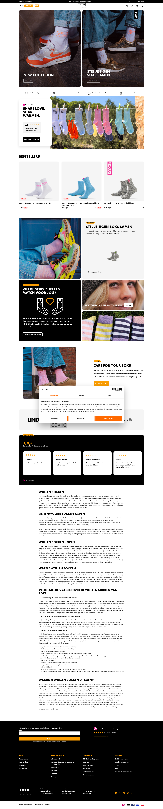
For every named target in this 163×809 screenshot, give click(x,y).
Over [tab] (109, 395)
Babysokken (23, 768)
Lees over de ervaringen (101, 736)
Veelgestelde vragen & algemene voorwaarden (62, 763)
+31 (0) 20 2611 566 (89, 791)
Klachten (54, 773)
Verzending (55, 767)
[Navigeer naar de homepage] (82, 5)
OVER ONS (29, 6)
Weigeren (54, 418)
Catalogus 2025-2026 (122, 762)
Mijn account (55, 759)
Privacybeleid (55, 777)
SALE (37, 6)
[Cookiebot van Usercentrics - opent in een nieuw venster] (113, 389)
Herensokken (23, 762)
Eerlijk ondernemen (121, 759)
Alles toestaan (108, 418)
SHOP (21, 6)
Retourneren (55, 770)
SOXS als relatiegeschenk (91, 759)
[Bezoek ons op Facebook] (116, 793)
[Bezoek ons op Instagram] (128, 793)
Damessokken (23, 759)
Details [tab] (81, 395)
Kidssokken (22, 765)
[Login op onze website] (136, 6)
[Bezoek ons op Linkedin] (120, 793)
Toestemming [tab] (53, 395)
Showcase (86, 768)
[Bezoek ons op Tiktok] (132, 793)
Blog (116, 768)
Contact (117, 765)
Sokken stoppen (88, 775)
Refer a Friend (88, 765)
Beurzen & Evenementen (123, 772)
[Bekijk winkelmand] (131, 6)
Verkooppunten (88, 772)
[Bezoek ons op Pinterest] (124, 793)
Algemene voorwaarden (26, 804)
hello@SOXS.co (87, 793)
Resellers (86, 762)
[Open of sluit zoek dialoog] (142, 6)
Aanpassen (80, 418)
